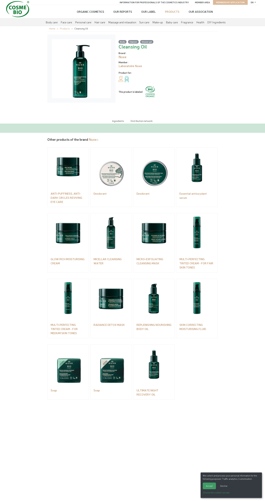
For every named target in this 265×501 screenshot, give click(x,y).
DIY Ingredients (216, 22)
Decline (223, 485)
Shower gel (147, 41)
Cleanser (133, 41)
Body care (52, 22)
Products (172, 11)
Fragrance (187, 22)
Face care (66, 22)
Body (122, 41)
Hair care (99, 22)
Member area (202, 2)
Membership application (230, 2)
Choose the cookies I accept (216, 492)
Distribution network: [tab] (142, 120)
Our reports (122, 11)
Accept (209, 485)
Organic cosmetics (90, 11)
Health (200, 22)
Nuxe (93, 139)
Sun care (144, 22)
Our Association (201, 11)
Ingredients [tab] (118, 120)
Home (52, 28)
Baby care (172, 22)
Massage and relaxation (122, 22)
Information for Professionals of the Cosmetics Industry (154, 2)
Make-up (157, 22)
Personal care (83, 22)
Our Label (148, 11)
